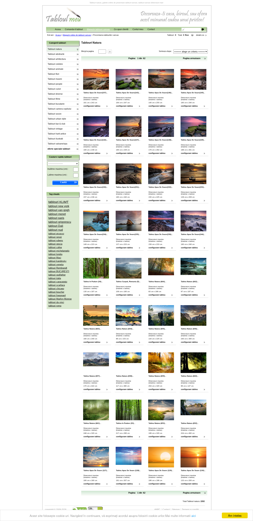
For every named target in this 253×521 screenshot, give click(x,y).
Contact (151, 29)
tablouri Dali (55, 225)
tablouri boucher (56, 292)
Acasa (58, 29)
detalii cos (200, 35)
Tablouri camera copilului (59, 109)
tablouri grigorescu (59, 221)
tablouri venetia (56, 264)
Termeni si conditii (190, 509)
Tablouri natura (55, 49)
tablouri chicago (56, 288)
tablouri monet (57, 214)
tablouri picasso (56, 233)
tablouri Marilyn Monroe (60, 299)
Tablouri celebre (55, 64)
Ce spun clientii (121, 29)
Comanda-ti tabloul (74, 29)
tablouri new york (58, 206)
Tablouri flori (53, 74)
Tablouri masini (55, 79)
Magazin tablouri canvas (98, 29)
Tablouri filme (54, 99)
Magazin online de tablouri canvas (77, 35)
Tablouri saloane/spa (57, 144)
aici (193, 515)
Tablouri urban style (57, 119)
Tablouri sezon (54, 114)
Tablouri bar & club (56, 124)
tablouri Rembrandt (57, 268)
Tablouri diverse (55, 94)
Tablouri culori (54, 89)
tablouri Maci (54, 257)
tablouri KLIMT (58, 202)
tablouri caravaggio (57, 281)
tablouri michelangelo (58, 251)
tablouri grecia (55, 244)
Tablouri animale (55, 69)
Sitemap (176, 509)
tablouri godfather (57, 275)
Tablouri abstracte (56, 54)
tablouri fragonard (57, 295)
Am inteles (235, 515)
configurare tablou (91, 106)
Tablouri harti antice (57, 134)
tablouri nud (55, 229)
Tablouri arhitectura (57, 59)
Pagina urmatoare (192, 58)
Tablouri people (55, 84)
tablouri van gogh (59, 210)
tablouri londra (55, 254)
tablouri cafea (55, 247)
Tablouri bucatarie (56, 104)
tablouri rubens (55, 240)
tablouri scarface (56, 285)
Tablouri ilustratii (55, 139)
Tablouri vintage (55, 129)
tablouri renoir (55, 237)
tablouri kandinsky (57, 261)
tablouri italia (54, 278)
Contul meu (138, 29)
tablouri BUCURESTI (58, 271)
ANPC (157, 509)
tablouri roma (54, 305)
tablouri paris (56, 218)
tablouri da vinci (56, 302)
